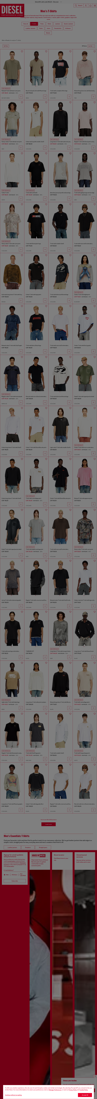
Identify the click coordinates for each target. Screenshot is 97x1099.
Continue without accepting (13, 1095)
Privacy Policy (73, 1090)
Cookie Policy (84, 1090)
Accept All (85, 1095)
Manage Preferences (55, 1090)
